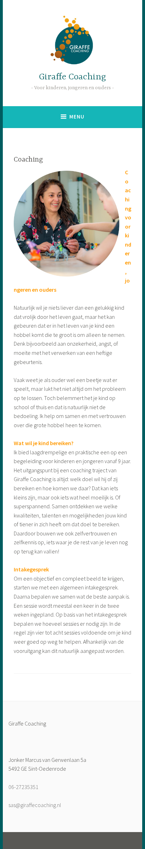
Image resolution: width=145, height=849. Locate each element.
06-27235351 (23, 786)
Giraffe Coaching (72, 77)
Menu (76, 116)
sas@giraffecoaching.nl (34, 804)
